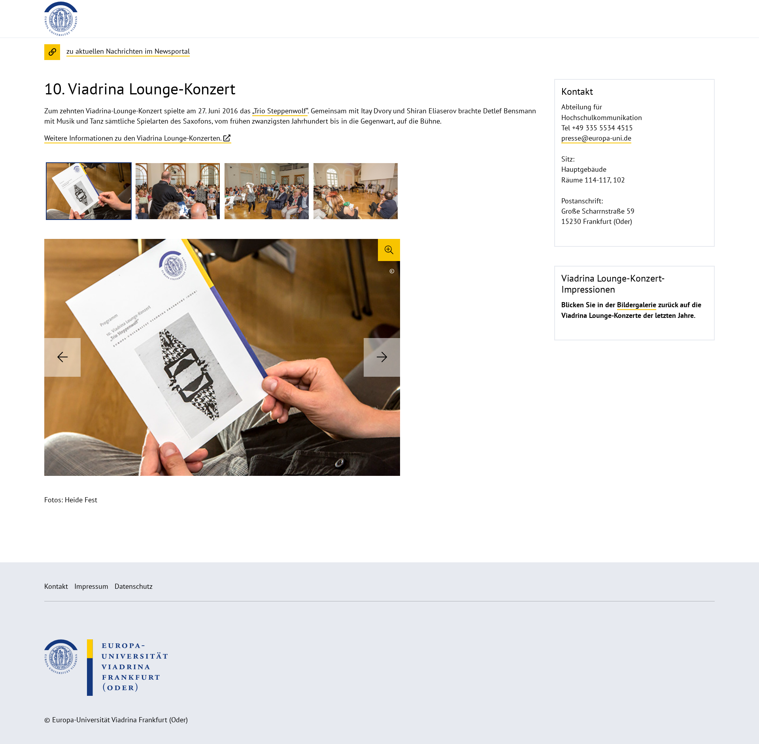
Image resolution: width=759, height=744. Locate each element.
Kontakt (56, 586)
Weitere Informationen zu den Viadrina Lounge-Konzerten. (133, 138)
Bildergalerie (636, 304)
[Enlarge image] (389, 250)
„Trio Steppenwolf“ (280, 110)
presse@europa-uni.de (596, 138)
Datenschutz (134, 586)
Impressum (91, 586)
